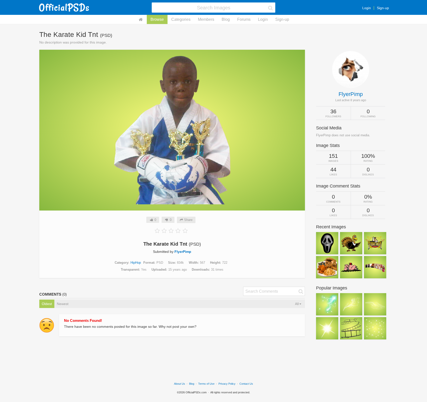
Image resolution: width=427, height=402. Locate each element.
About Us (179, 383)
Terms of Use (206, 383)
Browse (157, 19)
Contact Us (246, 383)
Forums (244, 19)
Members (206, 19)
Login (366, 8)
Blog (226, 19)
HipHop (135, 262)
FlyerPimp (182, 252)
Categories (181, 19)
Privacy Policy (226, 383)
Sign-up (383, 8)
